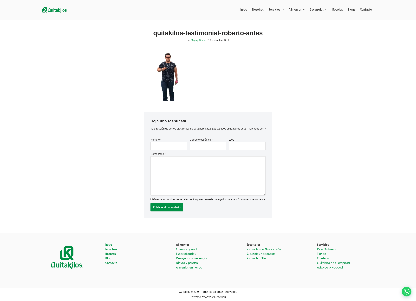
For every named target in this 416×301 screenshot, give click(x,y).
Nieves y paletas (187, 263)
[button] (406, 291)
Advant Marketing (215, 297)
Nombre (155, 139)
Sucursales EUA (256, 258)
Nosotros (258, 9)
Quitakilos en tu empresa (333, 263)
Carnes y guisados (188, 249)
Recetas (337, 9)
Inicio (243, 9)
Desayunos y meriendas (191, 258)
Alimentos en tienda (189, 267)
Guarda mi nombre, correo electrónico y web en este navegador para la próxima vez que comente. (209, 199)
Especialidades (186, 254)
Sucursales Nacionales (261, 254)
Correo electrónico (201, 139)
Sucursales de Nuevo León (264, 249)
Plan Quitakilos (326, 249)
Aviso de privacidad (330, 267)
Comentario (158, 154)
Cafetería (323, 258)
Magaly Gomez (199, 40)
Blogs (351, 9)
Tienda (321, 254)
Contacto (366, 9)
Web (231, 139)
